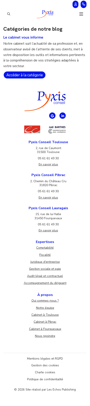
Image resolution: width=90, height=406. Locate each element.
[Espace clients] (75, 4)
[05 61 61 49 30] (83, 4)
